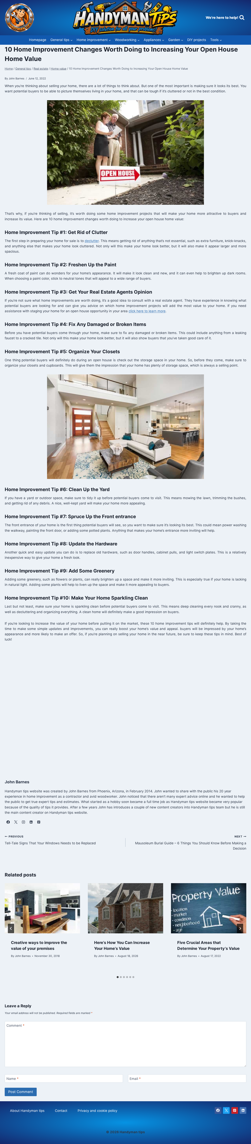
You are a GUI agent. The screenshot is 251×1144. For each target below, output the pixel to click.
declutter (92, 241)
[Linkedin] (243, 1110)
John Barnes (23, 955)
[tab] (118, 977)
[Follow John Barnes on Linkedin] (31, 822)
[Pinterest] (234, 1110)
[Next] (240, 928)
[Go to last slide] (11, 928)
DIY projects (196, 40)
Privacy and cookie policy (97, 1111)
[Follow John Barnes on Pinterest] (38, 822)
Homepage (37, 40)
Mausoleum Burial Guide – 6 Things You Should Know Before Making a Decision (190, 843)
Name (12, 1079)
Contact (61, 1111)
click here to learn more (147, 311)
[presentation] (42, 908)
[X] (226, 1110)
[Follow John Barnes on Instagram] (23, 822)
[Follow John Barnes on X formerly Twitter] (15, 822)
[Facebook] (218, 1110)
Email (135, 1079)
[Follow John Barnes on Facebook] (8, 822)
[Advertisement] (122, 706)
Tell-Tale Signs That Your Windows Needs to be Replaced (50, 840)
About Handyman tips (27, 1111)
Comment (15, 1026)
